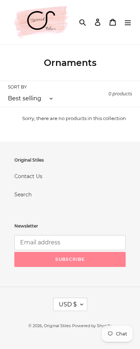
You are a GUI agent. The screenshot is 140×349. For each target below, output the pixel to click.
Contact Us (28, 176)
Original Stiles (57, 325)
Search (23, 194)
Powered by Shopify (92, 325)
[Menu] (127, 22)
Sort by (17, 87)
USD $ (68, 304)
